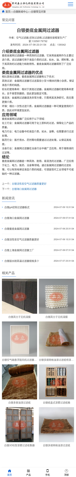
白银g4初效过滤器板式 (17, 207)
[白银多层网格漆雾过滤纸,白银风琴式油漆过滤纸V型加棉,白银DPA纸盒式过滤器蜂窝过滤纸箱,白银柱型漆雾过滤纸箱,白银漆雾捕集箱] (23, 4)
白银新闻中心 (20, 11)
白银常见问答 (38, 11)
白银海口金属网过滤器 (24, 189)
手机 (47, 474)
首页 (7, 11)
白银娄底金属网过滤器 (16, 228)
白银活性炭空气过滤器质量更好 (29, 183)
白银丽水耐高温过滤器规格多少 (21, 261)
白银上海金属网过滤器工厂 (19, 250)
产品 (28, 474)
